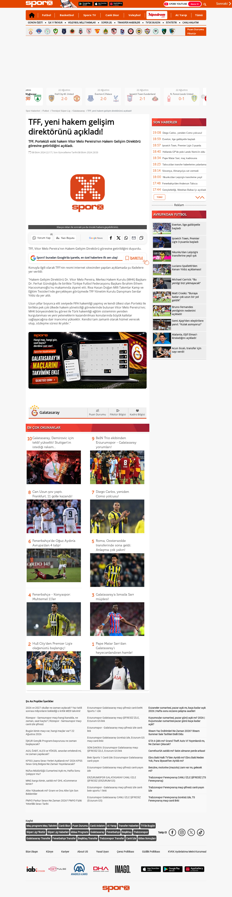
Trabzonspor (141, 832)
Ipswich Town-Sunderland (142, 94)
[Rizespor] (47, 31)
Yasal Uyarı (102, 851)
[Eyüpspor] (147, 31)
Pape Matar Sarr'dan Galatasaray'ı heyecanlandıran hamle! (114, 648)
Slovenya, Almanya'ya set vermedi (180, 171)
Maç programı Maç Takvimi (41, 825)
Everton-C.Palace (103, 94)
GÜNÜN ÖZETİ (35, 22)
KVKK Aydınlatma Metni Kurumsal (187, 851)
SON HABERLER (165, 122)
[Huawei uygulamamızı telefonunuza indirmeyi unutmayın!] (115, 6)
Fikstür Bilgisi (118, 414)
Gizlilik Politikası (151, 851)
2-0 (64, 98)
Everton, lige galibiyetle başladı (178, 139)
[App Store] (151, 871)
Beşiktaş (127, 832)
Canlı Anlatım (97, 825)
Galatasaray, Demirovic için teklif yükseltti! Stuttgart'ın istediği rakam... (53, 442)
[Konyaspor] (156, 31)
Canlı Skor (112, 15)
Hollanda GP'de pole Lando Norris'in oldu (184, 152)
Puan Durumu (195, 29)
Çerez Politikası (125, 851)
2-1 (143, 98)
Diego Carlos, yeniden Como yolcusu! (182, 133)
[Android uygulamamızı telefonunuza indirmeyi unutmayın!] (84, 6)
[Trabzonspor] (122, 31)
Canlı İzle (131, 838)
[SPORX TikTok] (201, 832)
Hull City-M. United (64, 94)
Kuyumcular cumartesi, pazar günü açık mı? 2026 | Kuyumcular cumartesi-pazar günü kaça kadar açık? (176, 721)
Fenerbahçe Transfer (64, 838)
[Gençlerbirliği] (72, 31)
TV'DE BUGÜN (153, 22)
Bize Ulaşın (32, 851)
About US (82, 851)
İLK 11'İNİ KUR (55, 22)
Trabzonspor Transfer (112, 838)
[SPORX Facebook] (172, 832)
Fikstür (191, 33)
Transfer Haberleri (129, 825)
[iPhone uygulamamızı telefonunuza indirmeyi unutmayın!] (99, 6)
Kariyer (65, 851)
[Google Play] (173, 871)
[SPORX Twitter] (191, 832)
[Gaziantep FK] (114, 31)
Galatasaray (97, 832)
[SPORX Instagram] (182, 832)
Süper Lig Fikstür (35, 832)
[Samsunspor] (89, 31)
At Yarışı (181, 15)
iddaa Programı (79, 832)
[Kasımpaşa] (39, 31)
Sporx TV (89, 15)
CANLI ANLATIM (191, 22)
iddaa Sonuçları (147, 838)
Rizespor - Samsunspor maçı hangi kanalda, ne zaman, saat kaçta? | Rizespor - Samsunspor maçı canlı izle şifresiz (53, 721)
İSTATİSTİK (171, 22)
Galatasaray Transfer (38, 838)
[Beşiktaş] (81, 31)
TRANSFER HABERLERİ (129, 22)
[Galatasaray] (31, 31)
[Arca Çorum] (131, 31)
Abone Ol (195, 4)
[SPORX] (116, 889)
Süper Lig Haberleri (58, 832)
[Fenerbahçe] (139, 31)
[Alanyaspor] (106, 31)
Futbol (46, 15)
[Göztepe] (97, 31)
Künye (49, 851)
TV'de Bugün (148, 825)
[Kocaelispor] (164, 31)
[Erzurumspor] (172, 31)
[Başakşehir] (64, 31)
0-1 (182, 98)
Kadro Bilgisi (137, 414)
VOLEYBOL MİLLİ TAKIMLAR (82, 22)
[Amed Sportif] (56, 31)
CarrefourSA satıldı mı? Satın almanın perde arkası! (176, 750)
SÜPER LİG (106, 22)
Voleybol (134, 15)
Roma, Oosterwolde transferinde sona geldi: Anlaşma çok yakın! (113, 545)
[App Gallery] (194, 871)
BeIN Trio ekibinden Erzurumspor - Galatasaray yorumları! (116, 442)
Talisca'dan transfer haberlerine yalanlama (184, 164)
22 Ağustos (64, 90)
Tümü (199, 15)
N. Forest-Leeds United (181, 94)
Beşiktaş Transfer (88, 838)
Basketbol (67, 15)
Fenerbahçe (113, 832)
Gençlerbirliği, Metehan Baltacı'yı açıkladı (184, 190)
